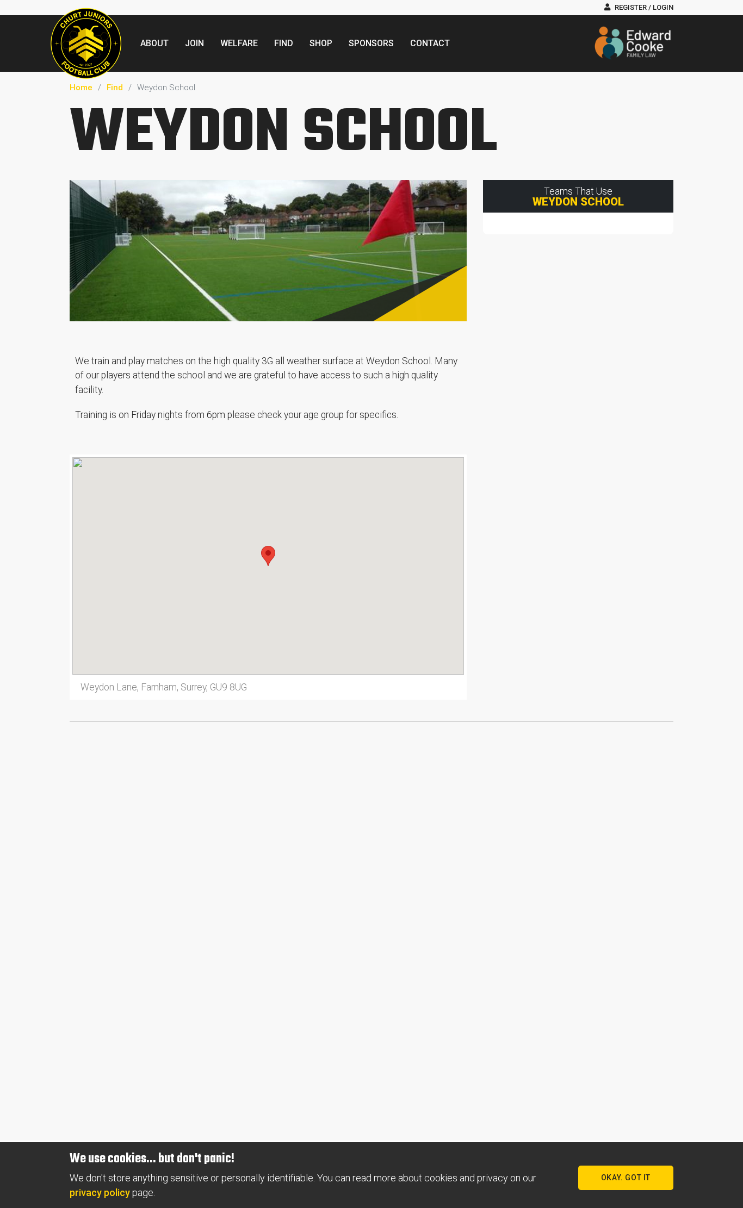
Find (283, 43)
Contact (430, 43)
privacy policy (100, 1192)
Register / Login (643, 7)
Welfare (239, 43)
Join (194, 43)
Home (81, 87)
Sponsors (371, 43)
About (154, 43)
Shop (320, 43)
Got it (626, 1177)
